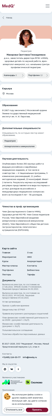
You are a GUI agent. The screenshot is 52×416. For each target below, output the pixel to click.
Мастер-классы (10, 266)
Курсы (5, 261)
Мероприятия (9, 257)
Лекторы (6, 274)
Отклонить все (14, 409)
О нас (30, 253)
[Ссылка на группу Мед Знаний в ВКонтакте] (11, 369)
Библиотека (33, 270)
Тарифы (31, 274)
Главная (6, 253)
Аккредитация (34, 261)
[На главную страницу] (8, 6)
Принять (37, 409)
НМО (29, 257)
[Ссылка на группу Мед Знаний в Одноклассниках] (18, 369)
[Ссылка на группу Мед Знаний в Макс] (5, 369)
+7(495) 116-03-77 (11, 357)
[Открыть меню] (47, 6)
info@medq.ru (30, 357)
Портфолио (8, 270)
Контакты (32, 266)
